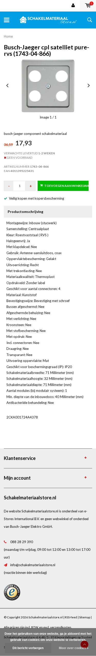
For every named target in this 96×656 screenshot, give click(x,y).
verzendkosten (60, 627)
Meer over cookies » (74, 648)
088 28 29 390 (21, 542)
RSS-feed (71, 617)
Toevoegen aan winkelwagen (66, 186)
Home (8, 36)
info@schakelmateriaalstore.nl (32, 565)
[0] (88, 6)
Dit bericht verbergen (28, 648)
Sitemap (84, 617)
